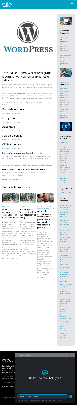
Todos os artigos (65, 193)
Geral (8, 206)
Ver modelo (6, 113)
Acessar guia (16, 113)
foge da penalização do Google (41, 165)
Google (43, 206)
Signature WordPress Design (12, 387)
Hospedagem (50, 208)
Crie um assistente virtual (63, 180)
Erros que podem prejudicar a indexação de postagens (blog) (65, 313)
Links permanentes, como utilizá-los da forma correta (10, 213)
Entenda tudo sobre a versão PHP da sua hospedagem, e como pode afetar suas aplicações (65, 274)
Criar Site (22, 206)
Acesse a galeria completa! (11, 179)
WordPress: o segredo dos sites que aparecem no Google (28, 213)
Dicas (4, 206)
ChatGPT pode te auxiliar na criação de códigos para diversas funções (66, 288)
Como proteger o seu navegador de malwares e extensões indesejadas (66, 301)
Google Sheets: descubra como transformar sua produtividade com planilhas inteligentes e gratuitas (44, 219)
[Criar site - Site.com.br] (7, 5)
